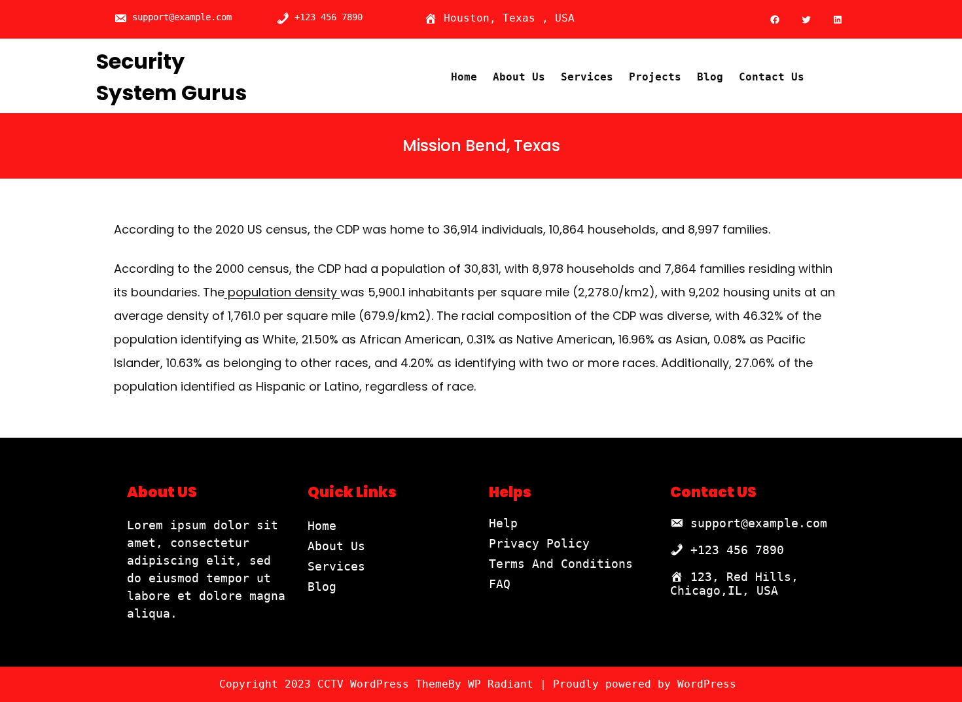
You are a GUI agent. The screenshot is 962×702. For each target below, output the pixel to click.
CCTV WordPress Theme (382, 684)
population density (282, 292)
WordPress (706, 684)
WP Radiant (500, 684)
